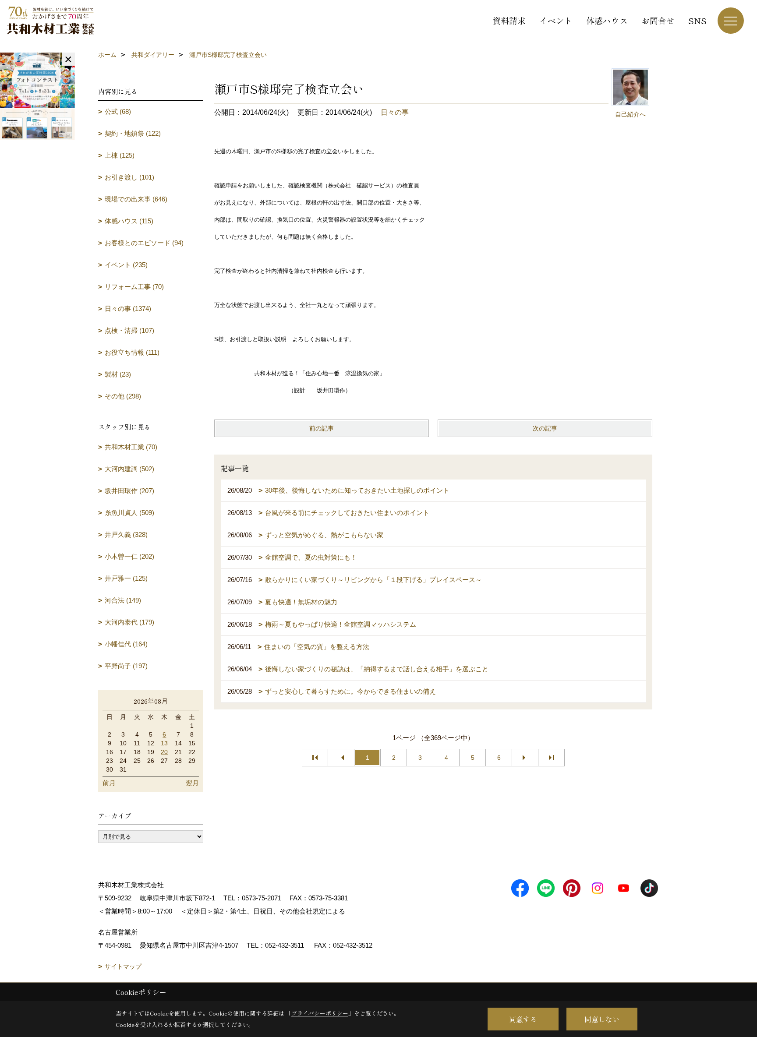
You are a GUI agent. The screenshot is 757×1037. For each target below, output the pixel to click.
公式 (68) (118, 111)
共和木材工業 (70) (131, 447)
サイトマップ (123, 966)
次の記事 (545, 428)
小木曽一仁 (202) (129, 556)
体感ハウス (607, 20)
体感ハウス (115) (129, 221)
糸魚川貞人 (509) (129, 512)
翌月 (192, 783)
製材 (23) (118, 374)
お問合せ (658, 20)
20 (164, 751)
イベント (556, 20)
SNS (697, 20)
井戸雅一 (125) (126, 578)
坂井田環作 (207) (129, 490)
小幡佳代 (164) (126, 644)
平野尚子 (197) (126, 666)
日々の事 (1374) (128, 308)
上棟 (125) (119, 155)
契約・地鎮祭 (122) (133, 133)
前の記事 (321, 428)
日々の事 (395, 112)
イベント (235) (126, 264)
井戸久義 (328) (126, 534)
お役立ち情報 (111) (132, 352)
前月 (109, 783)
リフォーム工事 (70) (134, 286)
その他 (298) (123, 396)
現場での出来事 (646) (136, 199)
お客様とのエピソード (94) (144, 243)
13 (164, 743)
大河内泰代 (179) (129, 622)
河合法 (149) (123, 600)
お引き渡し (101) (129, 177)
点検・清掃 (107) (129, 330)
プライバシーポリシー (319, 1013)
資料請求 (509, 20)
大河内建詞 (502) (129, 469)
